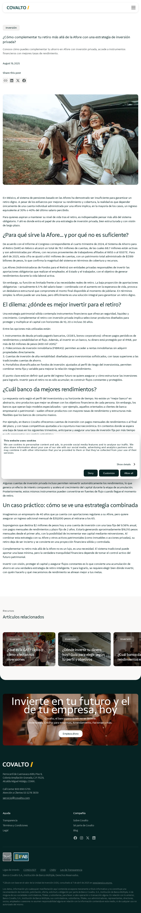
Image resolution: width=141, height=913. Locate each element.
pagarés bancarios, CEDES (59, 335)
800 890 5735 (22, 789)
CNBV (53, 870)
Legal (5, 830)
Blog (75, 830)
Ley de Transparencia (71, 870)
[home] (18, 7)
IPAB (43, 870)
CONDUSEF (29, 870)
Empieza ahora (70, 733)
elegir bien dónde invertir (118, 568)
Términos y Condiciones (15, 825)
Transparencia (10, 820)
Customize (109, 473)
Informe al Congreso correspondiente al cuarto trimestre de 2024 (64, 244)
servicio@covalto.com (16, 798)
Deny (91, 473)
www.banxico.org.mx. (102, 883)
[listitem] (29, 649)
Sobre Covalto (80, 820)
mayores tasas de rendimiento (91, 410)
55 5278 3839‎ (31, 792)
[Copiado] (5, 80)
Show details (124, 464)
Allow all (128, 473)
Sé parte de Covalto (83, 825)
